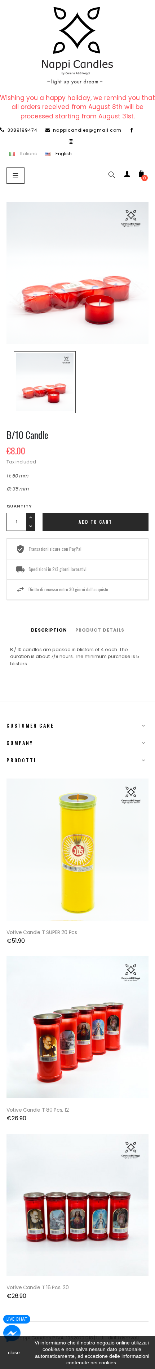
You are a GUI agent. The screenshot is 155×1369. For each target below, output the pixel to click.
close (14, 1352)
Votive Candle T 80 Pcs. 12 (37, 1109)
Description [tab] (49, 630)
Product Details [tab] (99, 630)
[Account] (127, 175)
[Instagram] (71, 141)
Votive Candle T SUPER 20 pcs (41, 932)
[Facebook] (132, 130)
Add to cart (95, 522)
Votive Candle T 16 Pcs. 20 (37, 1287)
